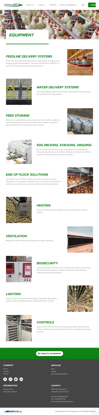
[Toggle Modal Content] (83, 5)
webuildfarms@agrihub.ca (65, 401)
